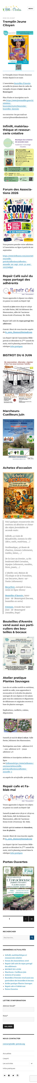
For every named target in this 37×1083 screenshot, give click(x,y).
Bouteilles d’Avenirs (22, 83)
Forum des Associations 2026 (17, 191)
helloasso (10, 763)
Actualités (7, 1054)
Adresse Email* (9, 1006)
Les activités (8, 1063)
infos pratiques (16, 346)
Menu (30, 8)
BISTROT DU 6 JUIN (17, 355)
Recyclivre (10, 587)
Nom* (5, 1016)
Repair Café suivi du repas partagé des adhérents (18, 279)
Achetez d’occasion (17, 467)
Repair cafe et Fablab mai (15, 986)
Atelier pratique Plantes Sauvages (16, 679)
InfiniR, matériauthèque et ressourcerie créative (17, 130)
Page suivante (31, 921)
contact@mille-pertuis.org (14, 1044)
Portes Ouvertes (15, 862)
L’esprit (6, 1058)
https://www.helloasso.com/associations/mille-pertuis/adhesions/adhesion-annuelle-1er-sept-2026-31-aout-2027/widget (18, 261)
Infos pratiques (9, 1068)
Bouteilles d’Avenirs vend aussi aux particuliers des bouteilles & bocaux (18, 627)
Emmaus (9, 607)
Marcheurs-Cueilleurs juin (13, 412)
